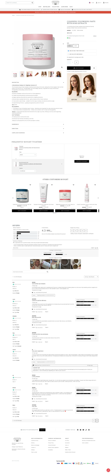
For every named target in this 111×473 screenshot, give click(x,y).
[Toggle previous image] (13, 44)
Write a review (80, 30)
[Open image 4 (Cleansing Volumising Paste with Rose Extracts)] (44, 74)
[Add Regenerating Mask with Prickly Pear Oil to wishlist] (73, 184)
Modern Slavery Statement (53, 447)
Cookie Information (52, 445)
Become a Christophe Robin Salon (88, 440)
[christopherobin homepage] (55, 2)
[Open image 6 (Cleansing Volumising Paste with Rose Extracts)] (58, 74)
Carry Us (67, 445)
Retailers (66, 447)
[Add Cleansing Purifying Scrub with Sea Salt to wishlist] (30, 184)
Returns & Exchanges (35, 445)
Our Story (67, 440)
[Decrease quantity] (69, 62)
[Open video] (22, 74)
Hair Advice (67, 442)
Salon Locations (85, 442)
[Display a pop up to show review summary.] (26, 205)
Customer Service (34, 440)
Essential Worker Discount (70, 452)
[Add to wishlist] (94, 68)
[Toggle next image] (63, 44)
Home (13, 15)
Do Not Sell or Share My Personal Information (18, 450)
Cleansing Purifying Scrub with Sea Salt (22, 204)
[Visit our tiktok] (86, 429)
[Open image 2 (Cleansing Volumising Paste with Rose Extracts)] (29, 74)
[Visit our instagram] (80, 429)
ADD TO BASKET (22, 210)
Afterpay (33, 449)
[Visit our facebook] (77, 429)
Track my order (34, 452)
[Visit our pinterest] (89, 429)
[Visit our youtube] (83, 429)
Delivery (32, 442)
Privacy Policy (51, 442)
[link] (98, 3)
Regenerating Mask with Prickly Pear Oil (65, 204)
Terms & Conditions (52, 440)
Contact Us (33, 447)
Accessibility (50, 449)
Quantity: (69, 59)
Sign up (42, 429)
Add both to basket (81, 161)
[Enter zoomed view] (61, 67)
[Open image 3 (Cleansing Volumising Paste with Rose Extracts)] (37, 74)
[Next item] (98, 198)
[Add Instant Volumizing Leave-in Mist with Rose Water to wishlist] (95, 184)
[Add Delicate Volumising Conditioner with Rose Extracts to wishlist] (52, 184)
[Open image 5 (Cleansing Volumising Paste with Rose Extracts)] (51, 74)
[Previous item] (13, 198)
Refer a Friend (68, 449)
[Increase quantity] (76, 62)
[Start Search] (32, 2)
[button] (108, 470)
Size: (68, 43)
